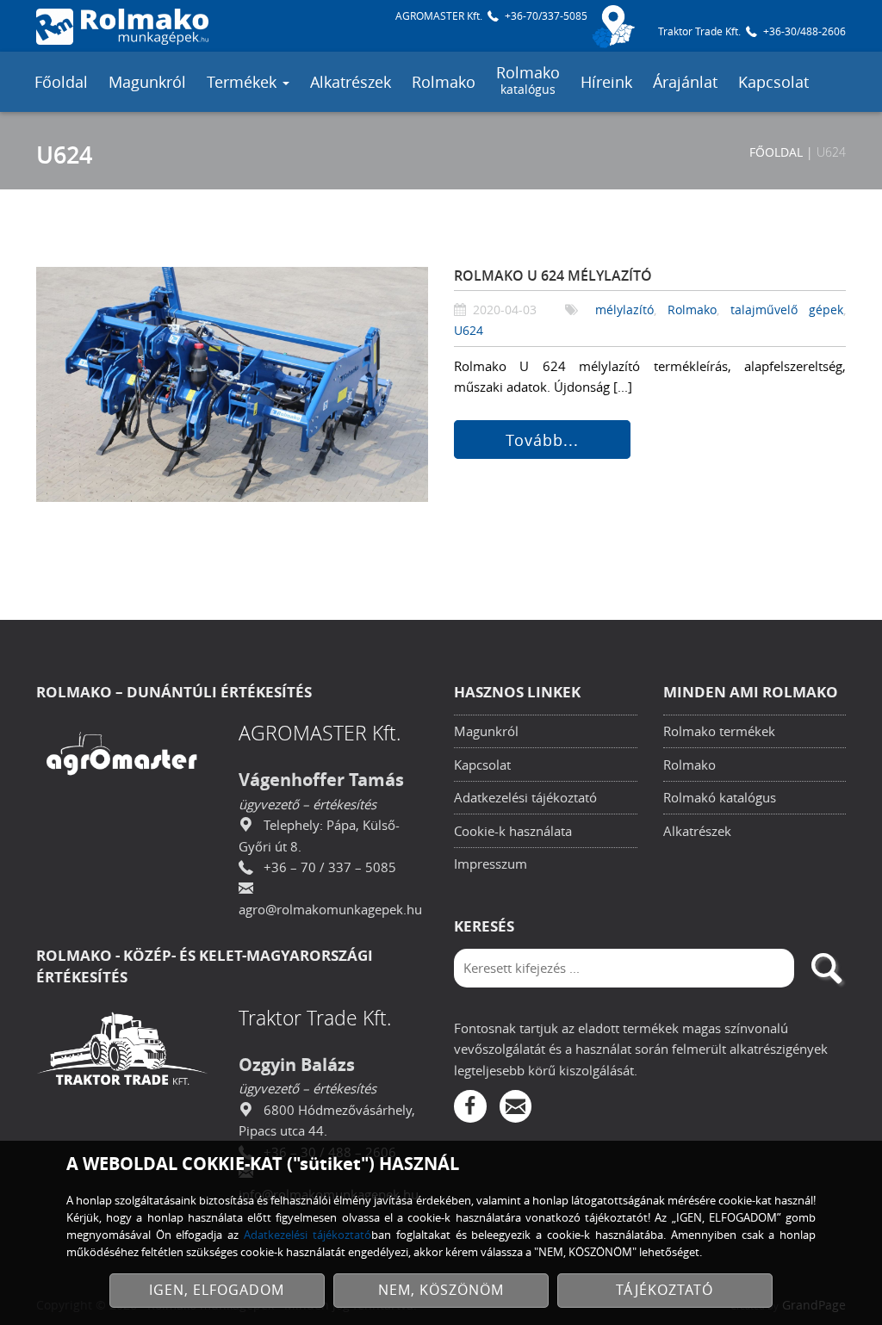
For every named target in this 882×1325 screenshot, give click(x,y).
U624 (468, 330)
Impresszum (490, 863)
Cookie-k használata (513, 830)
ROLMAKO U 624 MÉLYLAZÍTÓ (553, 276)
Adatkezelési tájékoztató (525, 797)
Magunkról (147, 81)
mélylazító (624, 310)
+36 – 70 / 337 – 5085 (330, 867)
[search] (826, 968)
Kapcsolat (773, 81)
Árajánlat (685, 81)
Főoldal (61, 81)
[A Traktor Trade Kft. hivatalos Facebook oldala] (470, 1106)
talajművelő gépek (786, 310)
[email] (516, 1106)
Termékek (244, 81)
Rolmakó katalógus (719, 797)
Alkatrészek (350, 81)
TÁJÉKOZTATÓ (664, 1290)
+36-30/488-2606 (804, 31)
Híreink (606, 81)
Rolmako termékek (719, 731)
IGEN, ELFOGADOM (216, 1290)
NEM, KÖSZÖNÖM (441, 1290)
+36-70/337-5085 (546, 15)
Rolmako (443, 81)
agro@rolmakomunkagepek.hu (330, 909)
